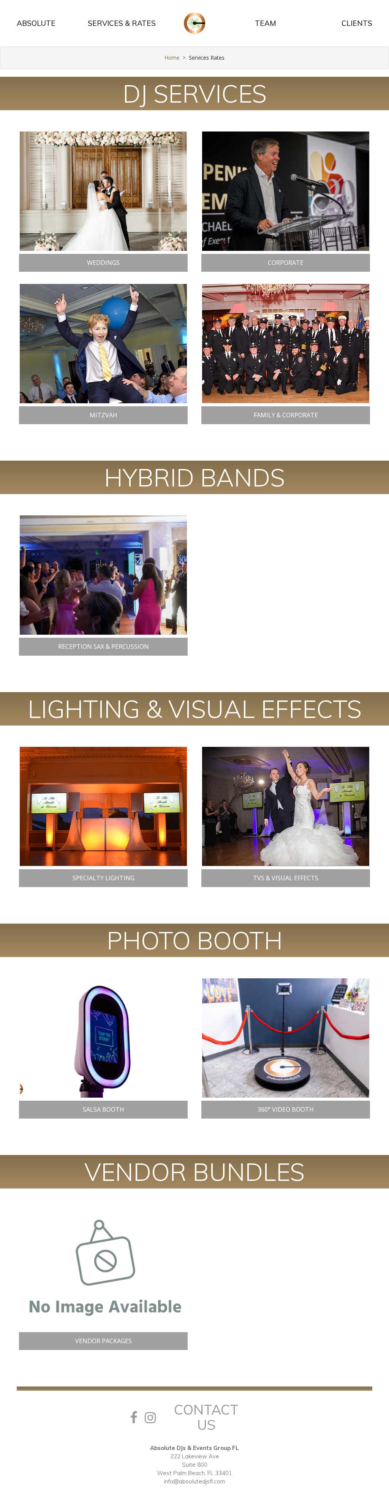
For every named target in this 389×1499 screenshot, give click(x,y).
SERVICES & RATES (122, 23)
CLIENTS (357, 23)
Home (172, 57)
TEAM (265, 23)
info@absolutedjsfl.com (194, 1481)
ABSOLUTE (36, 23)
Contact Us (206, 1417)
